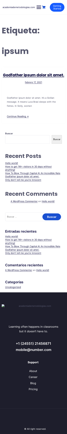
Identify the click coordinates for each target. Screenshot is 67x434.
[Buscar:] (33, 216)
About (33, 371)
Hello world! (11, 163)
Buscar (9, 133)
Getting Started (57, 7)
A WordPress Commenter (24, 201)
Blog (33, 383)
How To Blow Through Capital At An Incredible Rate (32, 173)
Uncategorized (13, 287)
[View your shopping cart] (44, 7)
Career (33, 377)
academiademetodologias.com (19, 7)
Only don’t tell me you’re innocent (23, 179)
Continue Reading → (18, 116)
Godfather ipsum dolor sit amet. (33, 75)
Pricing (33, 389)
